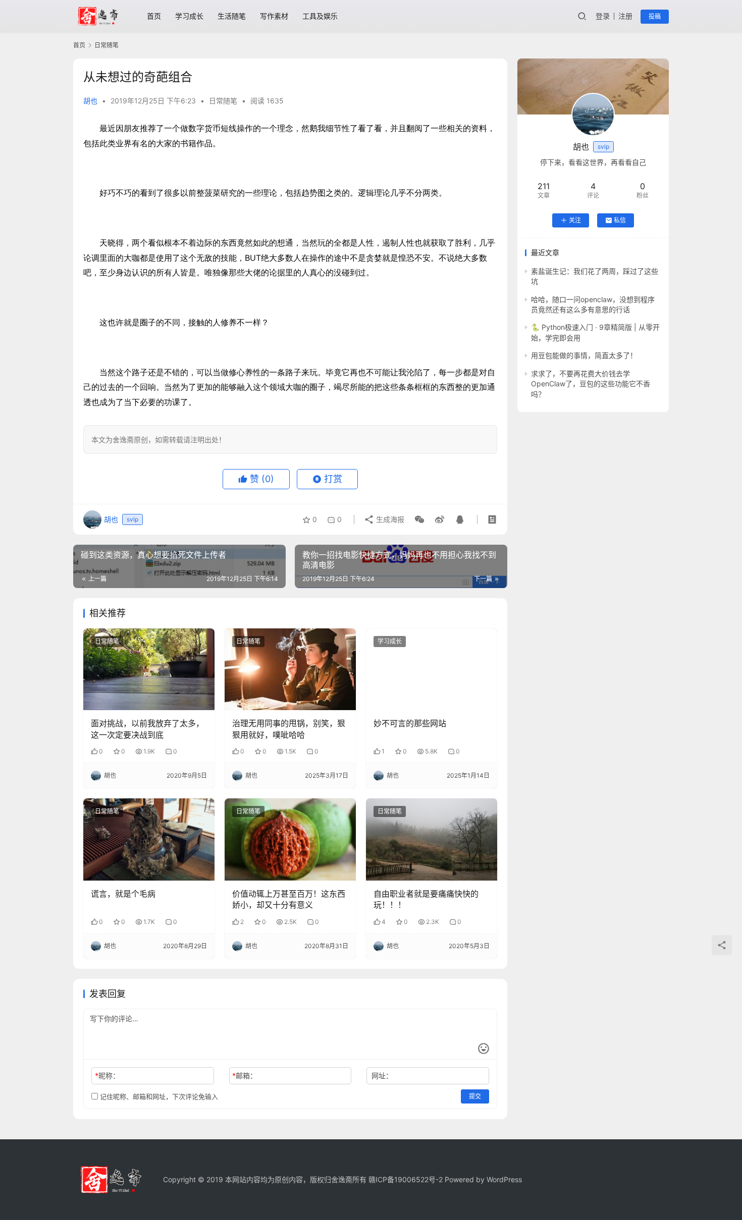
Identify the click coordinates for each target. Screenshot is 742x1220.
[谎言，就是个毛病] (149, 839)
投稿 (655, 16)
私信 (620, 220)
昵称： (107, 1075)
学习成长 (189, 16)
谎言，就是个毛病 (123, 894)
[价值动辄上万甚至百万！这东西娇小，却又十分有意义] (290, 839)
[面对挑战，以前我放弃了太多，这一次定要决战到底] (149, 669)
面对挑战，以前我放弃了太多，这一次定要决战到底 (147, 728)
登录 (603, 16)
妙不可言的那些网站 (410, 723)
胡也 (90, 100)
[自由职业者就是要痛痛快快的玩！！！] (431, 839)
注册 (625, 16)
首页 (154, 16)
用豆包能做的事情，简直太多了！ (584, 355)
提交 (475, 1096)
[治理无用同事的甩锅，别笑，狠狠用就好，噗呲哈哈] (290, 669)
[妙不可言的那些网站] (431, 669)
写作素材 (274, 16)
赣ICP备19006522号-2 (405, 1179)
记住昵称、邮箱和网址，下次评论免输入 (158, 1096)
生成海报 (389, 519)
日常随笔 (223, 100)
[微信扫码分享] (419, 519)
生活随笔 (232, 16)
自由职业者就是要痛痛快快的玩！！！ (426, 899)
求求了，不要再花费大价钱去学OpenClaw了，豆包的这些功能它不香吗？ (590, 383)
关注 (575, 220)
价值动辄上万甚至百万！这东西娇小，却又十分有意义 (288, 899)
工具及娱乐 (320, 16)
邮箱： (244, 1075)
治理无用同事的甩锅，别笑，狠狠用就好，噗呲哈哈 (288, 728)
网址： (382, 1075)
